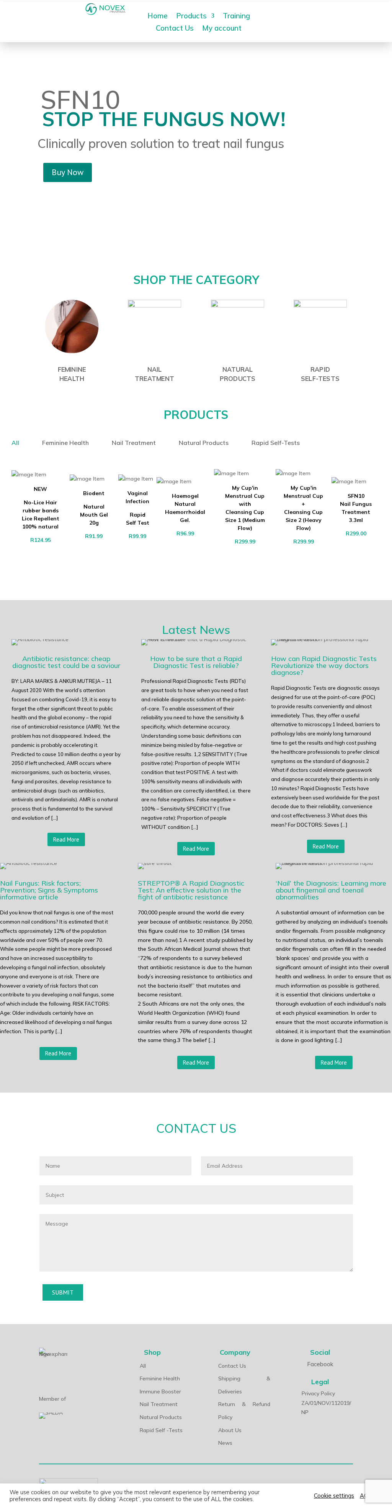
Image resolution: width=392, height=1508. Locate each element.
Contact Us (175, 29)
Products (191, 16)
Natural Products (204, 442)
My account (222, 29)
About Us (230, 1430)
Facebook (320, 1364)
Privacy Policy (318, 1393)
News (225, 1442)
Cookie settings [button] (334, 1495)
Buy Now (67, 172)
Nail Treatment (134, 442)
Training (236, 16)
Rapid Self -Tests (161, 1430)
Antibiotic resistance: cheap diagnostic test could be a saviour (66, 662)
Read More (66, 839)
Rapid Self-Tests (276, 442)
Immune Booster (160, 1391)
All (15, 442)
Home (157, 16)
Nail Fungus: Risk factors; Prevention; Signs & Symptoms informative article (49, 890)
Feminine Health (65, 442)
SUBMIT (63, 1292)
